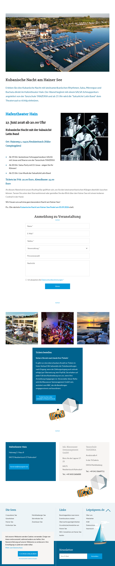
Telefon (30, 241)
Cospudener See (11, 515)
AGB (87, 522)
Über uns (89, 515)
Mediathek (90, 518)
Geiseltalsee (10, 518)
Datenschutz (90, 525)
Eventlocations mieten (67, 518)
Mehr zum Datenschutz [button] (14, 548)
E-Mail (30, 234)
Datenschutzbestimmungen (52, 280)
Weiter (57, 286)
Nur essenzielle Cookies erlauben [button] (28, 558)
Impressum (90, 528)
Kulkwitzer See (11, 525)
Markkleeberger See (39, 515)
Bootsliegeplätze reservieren (69, 515)
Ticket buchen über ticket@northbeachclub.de (46, 398)
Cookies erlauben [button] (27, 554)
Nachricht (31, 263)
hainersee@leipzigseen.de (19, 467)
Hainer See (9, 522)
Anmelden (94, 556)
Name (30, 226)
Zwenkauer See (37, 522)
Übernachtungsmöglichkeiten (69, 522)
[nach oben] (108, 510)
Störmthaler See (37, 518)
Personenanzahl (33, 256)
